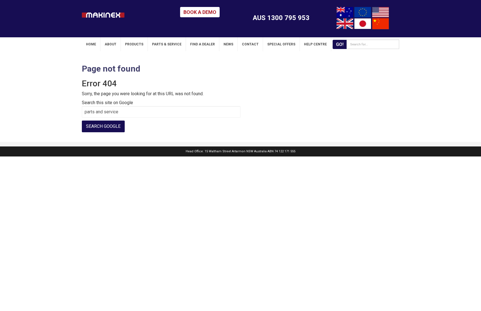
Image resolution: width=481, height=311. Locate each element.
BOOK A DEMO (199, 12)
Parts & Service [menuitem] (166, 44)
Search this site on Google (107, 102)
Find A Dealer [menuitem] (202, 44)
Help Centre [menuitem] (315, 44)
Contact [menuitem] (250, 44)
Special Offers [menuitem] (281, 44)
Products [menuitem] (134, 44)
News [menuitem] (228, 44)
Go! (339, 44)
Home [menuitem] (91, 44)
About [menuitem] (110, 44)
